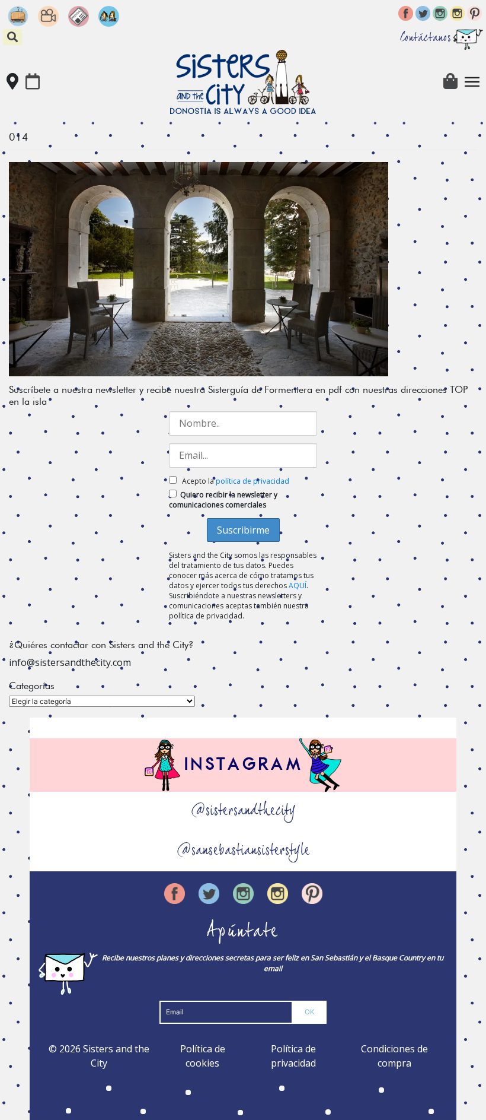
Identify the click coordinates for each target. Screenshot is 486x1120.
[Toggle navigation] (472, 82)
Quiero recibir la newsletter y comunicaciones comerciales (223, 500)
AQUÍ (297, 585)
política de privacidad (252, 481)
